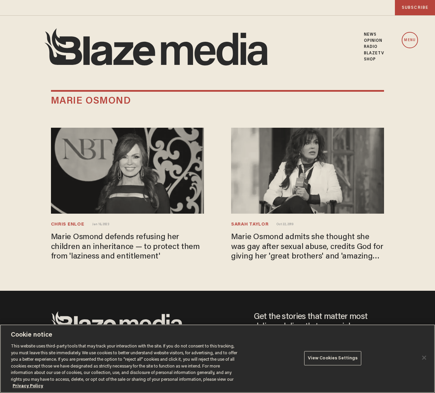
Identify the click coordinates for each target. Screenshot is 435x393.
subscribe (415, 7)
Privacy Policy (28, 386)
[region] (217, 358)
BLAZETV (374, 53)
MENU (409, 40)
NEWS (370, 35)
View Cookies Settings (333, 358)
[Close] (424, 357)
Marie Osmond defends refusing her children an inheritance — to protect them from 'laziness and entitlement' (125, 247)
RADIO (371, 47)
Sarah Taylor (249, 224)
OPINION (373, 41)
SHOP (370, 59)
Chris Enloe (67, 224)
